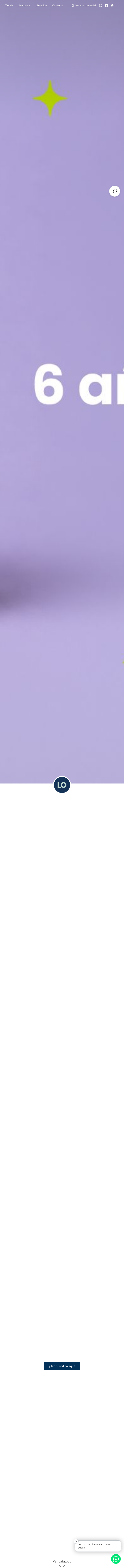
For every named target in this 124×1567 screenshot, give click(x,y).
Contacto (57, 5)
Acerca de (24, 5)
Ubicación (41, 5)
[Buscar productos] (115, 191)
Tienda (9, 5)
